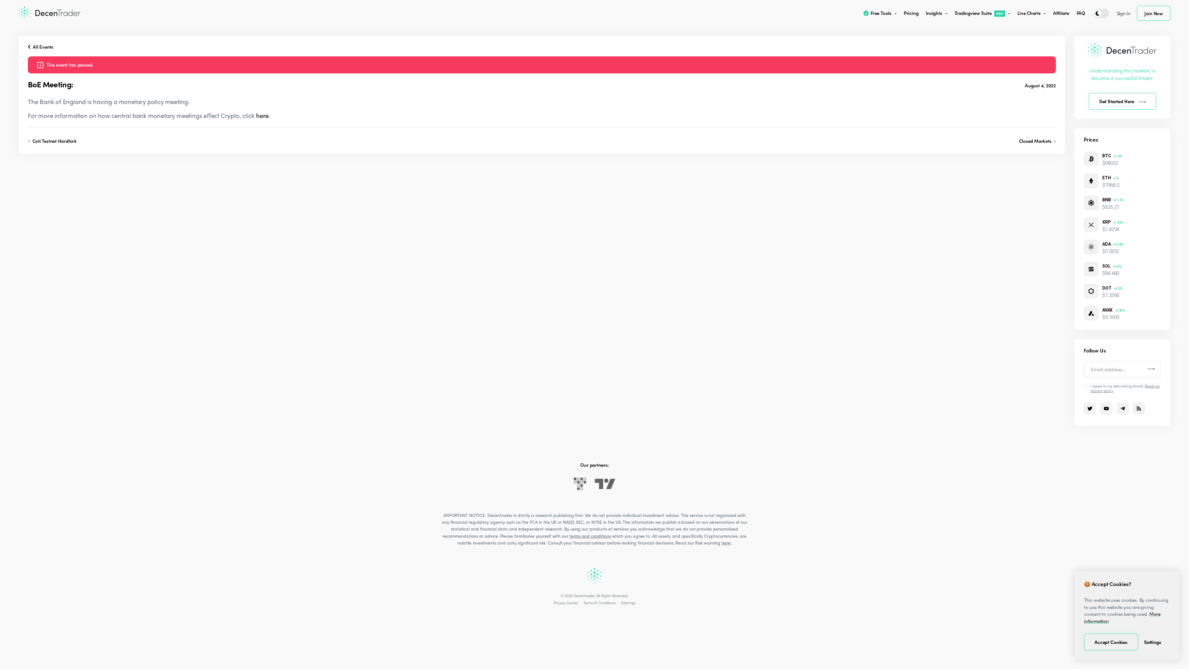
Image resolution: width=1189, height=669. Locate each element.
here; (726, 543)
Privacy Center (566, 603)
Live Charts (1029, 13)
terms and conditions (590, 536)
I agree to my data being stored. (1125, 388)
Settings (1152, 642)
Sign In (1123, 13)
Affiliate (1061, 13)
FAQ (1081, 13)
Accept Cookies (1111, 642)
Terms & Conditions (599, 603)
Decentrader (583, 595)
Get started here (1117, 101)
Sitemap (628, 603)
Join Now (1153, 13)
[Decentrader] (50, 13)
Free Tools (881, 13)
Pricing (911, 13)
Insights (934, 13)
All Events (42, 46)
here (262, 115)
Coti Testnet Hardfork (54, 141)
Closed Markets (1036, 141)
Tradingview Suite (979, 13)
